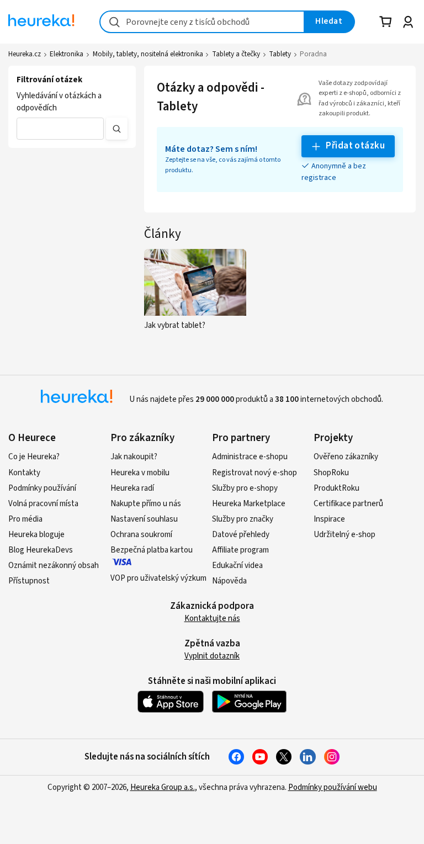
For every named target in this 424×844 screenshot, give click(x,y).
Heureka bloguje (36, 534)
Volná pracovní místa (43, 503)
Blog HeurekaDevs (40, 550)
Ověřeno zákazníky (346, 457)
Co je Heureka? (34, 457)
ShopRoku (331, 473)
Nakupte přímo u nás (145, 503)
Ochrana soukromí (141, 534)
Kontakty (24, 473)
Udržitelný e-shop (344, 534)
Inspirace (329, 519)
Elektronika (66, 54)
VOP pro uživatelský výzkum (158, 578)
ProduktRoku (336, 488)
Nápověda (229, 581)
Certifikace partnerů (348, 503)
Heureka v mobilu (139, 473)
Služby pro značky (242, 519)
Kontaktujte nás (212, 618)
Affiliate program (240, 550)
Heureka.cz (24, 54)
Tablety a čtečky (236, 54)
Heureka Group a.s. (162, 787)
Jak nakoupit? (133, 457)
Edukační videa (237, 565)
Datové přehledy (240, 534)
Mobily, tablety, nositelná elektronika (148, 54)
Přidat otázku (355, 145)
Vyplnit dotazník (212, 656)
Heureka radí (132, 488)
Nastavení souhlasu (144, 519)
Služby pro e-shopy (245, 488)
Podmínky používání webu (332, 787)
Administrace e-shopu (250, 457)
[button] (60, 129)
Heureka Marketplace (248, 503)
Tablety (280, 54)
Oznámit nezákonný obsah (53, 565)
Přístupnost (29, 581)
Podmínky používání (42, 488)
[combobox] (202, 21)
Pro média (25, 519)
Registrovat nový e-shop (254, 473)
